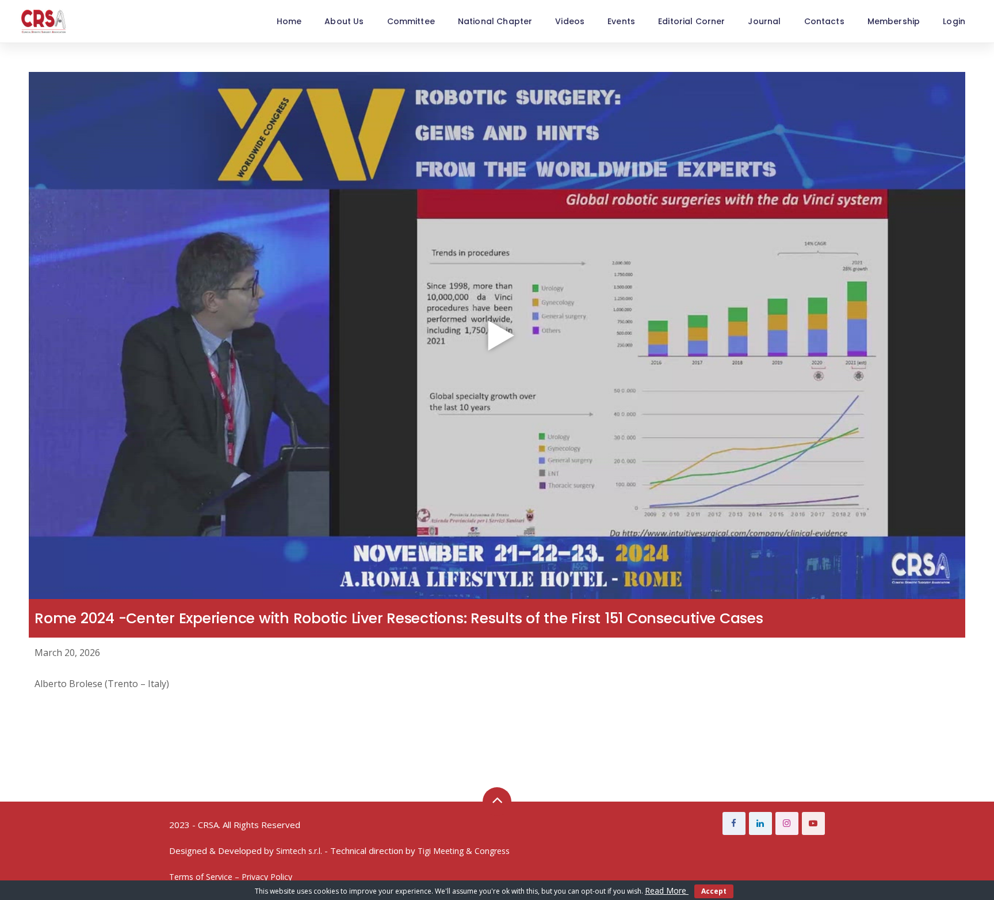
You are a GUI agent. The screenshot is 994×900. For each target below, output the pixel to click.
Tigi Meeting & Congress (464, 850)
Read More (667, 890)
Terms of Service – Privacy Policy (230, 876)
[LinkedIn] (760, 823)
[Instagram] (786, 823)
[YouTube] (813, 823)
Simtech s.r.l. (299, 850)
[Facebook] (734, 823)
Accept (714, 891)
